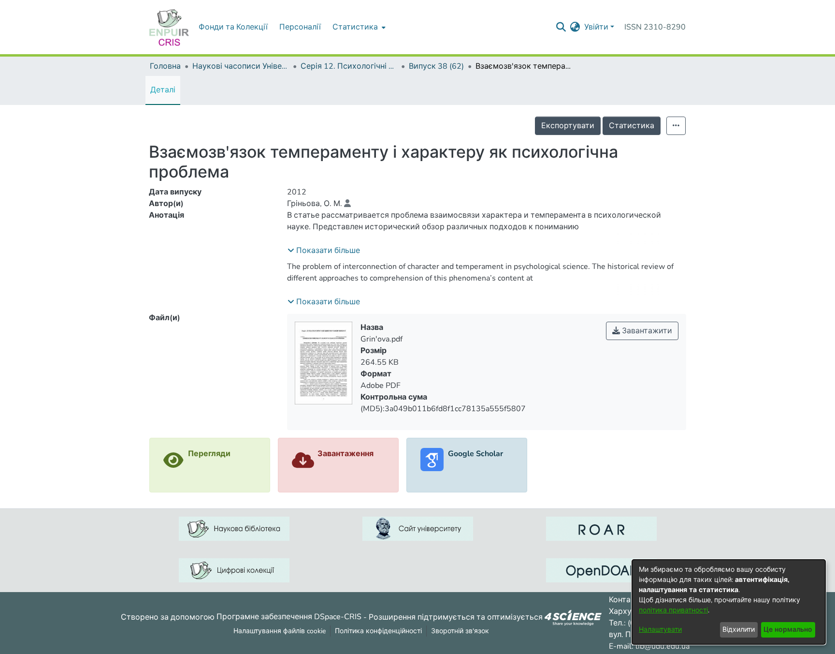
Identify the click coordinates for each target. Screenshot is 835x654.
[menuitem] (358, 27)
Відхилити (738, 629)
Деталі (162, 90)
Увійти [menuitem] (596, 27)
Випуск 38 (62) (436, 66)
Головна (165, 66)
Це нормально (787, 629)
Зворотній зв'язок (460, 631)
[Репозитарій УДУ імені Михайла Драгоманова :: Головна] (169, 27)
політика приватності (673, 610)
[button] (323, 250)
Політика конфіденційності (378, 631)
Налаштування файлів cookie (279, 631)
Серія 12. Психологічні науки (349, 66)
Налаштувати (660, 629)
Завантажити (646, 331)
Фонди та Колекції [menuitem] (233, 27)
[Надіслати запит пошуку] (561, 27)
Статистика (631, 125)
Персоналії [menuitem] (300, 27)
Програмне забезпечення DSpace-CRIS (288, 616)
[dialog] (728, 602)
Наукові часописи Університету (240, 66)
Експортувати (567, 125)
